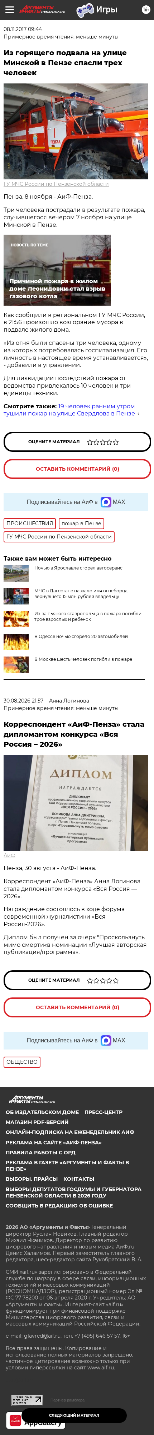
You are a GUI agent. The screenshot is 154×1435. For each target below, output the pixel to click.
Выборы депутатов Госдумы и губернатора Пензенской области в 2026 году (73, 1192)
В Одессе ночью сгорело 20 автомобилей (81, 636)
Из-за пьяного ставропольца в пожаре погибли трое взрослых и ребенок (87, 616)
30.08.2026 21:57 (23, 701)
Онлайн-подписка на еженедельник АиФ (70, 1132)
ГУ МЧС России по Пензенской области (56, 184)
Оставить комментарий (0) (77, 469)
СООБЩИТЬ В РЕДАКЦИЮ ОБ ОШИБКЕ (59, 1205)
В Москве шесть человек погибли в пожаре (83, 659)
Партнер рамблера (67, 1400)
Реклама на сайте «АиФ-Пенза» (54, 1142)
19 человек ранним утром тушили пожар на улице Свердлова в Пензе (69, 410)
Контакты (78, 1179)
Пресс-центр (103, 1112)
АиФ (9, 855)
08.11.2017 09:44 (23, 29)
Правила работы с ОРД (41, 1152)
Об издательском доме (42, 1112)
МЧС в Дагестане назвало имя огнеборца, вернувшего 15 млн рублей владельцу (81, 593)
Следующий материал (74, 1415)
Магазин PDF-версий (37, 1122)
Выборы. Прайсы (32, 1179)
